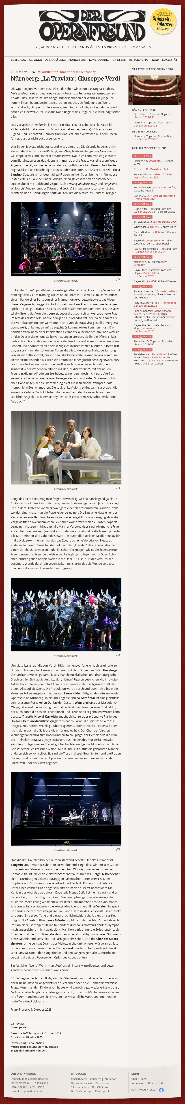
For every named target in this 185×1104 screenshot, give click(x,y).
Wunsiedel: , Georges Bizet (155, 227)
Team (156, 59)
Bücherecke (102, 1083)
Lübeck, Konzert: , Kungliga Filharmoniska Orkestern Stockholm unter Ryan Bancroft (154, 315)
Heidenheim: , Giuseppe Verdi (153, 162)
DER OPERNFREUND (23, 1073)
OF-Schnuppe (139, 59)
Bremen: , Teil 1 (152, 169)
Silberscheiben (80, 1087)
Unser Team (138, 1078)
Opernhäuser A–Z (81, 1083)
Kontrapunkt (99, 59)
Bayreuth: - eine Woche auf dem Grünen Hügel (153, 242)
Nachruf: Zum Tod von (150, 263)
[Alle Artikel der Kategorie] (155, 90)
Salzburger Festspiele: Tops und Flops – (155, 250)
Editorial (18, 59)
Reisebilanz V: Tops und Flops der (153, 343)
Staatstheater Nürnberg (78, 72)
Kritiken (35, 59)
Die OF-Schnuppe (81, 1091)
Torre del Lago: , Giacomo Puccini (155, 189)
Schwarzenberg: (155, 221)
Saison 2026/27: (155, 197)
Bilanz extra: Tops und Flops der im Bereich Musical (155, 210)
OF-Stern (119, 59)
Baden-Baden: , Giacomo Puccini (155, 234)
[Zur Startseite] (93, 26)
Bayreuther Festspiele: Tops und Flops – (152, 273)
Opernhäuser (55, 59)
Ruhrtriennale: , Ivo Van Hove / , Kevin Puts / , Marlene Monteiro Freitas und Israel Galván (156, 359)
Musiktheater (48, 72)
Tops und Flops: (154, 176)
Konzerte (95, 1079)
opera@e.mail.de (33, 1091)
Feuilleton (77, 59)
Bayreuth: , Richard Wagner (155, 281)
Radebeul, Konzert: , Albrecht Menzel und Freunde (156, 294)
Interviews (110, 1079)
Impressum (138, 1083)
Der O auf (144, 1090)
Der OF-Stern (100, 1087)
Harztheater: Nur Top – (155, 304)
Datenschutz (155, 1083)
